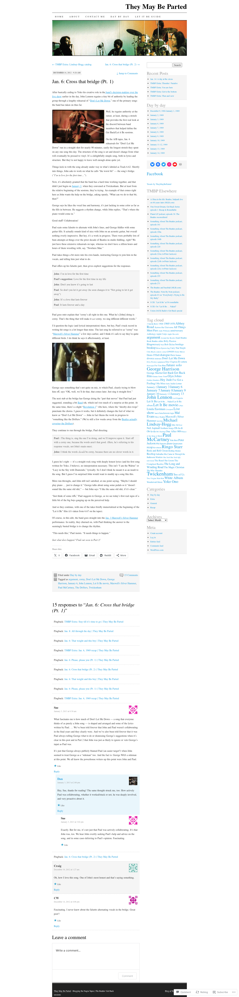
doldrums (158, 358)
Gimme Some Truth (159, 376)
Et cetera (182, 361)
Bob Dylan (169, 344)
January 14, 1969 (157, 152)
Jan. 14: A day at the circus (161, 79)
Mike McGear (177, 425)
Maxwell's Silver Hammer (123, 583)
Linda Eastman (156, 409)
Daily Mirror (180, 351)
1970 (172, 323)
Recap (152, 507)
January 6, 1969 (157, 123)
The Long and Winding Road (163, 465)
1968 (161, 323)
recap (150, 447)
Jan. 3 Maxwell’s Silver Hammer (122, 517)
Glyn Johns (175, 376)
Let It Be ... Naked (165, 401)
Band (80, 402)
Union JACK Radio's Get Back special (166, 310)
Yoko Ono (170, 481)
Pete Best (174, 440)
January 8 (167, 390)
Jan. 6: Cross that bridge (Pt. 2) (122, 64)
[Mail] (180, 164)
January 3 (163, 386)
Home (59, 16)
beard (178, 337)
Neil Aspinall (153, 428)
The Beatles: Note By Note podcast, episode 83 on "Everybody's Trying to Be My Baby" (167, 294)
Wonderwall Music (155, 482)
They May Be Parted (156, 6)
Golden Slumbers (153, 380)
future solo (174, 365)
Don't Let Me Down (96, 579)
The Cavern (169, 460)
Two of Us (178, 474)
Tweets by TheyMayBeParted (159, 184)
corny (82, 579)
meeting (160, 421)
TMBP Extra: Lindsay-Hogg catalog (72, 64)
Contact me (95, 16)
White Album (173, 477)
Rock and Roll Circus (157, 450)
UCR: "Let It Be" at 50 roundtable (164, 302)
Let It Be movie (101, 583)
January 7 (153, 390)
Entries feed (155, 541)
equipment (161, 362)
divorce (150, 358)
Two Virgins (151, 478)
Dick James (175, 355)
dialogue (165, 355)
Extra (152, 499)
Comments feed (156, 545)
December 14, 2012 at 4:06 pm (66, 901)
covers (170, 351)
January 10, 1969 (157, 140)
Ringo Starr (172, 446)
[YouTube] (175, 164)
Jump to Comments (127, 73)
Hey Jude (166, 379)
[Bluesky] (152, 164)
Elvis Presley (152, 362)
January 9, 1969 (157, 136)
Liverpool (169, 409)
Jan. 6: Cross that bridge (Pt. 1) (82, 81)
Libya (181, 405)
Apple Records (173, 334)
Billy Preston (170, 341)
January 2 (76, 186)
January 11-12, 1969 (158, 144)
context (158, 351)
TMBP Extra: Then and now (162, 95)
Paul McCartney (66, 587)
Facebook (155, 173)
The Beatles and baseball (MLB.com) (165, 287)
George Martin (154, 372)
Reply (57, 771)
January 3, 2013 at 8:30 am (65, 711)
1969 (167, 323)
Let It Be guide (148, 16)
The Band (159, 460)
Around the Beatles (168, 338)
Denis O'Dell (153, 355)
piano (169, 443)
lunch (157, 413)
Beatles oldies (157, 341)
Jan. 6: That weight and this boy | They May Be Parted (91, 640)
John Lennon (85, 583)
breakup (151, 348)
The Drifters (81, 587)
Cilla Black (151, 351)
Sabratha (159, 454)
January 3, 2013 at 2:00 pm (68, 782)
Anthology (151, 333)
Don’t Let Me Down (100, 100)
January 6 (73, 583)
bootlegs (179, 344)
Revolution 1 (89, 406)
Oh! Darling (160, 431)
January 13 (177, 394)
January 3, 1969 (157, 119)
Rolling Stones (174, 450)
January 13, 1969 (157, 148)
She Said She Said (170, 457)
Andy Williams (164, 330)
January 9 (179, 390)
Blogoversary (153, 344)
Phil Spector (161, 443)
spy (179, 457)
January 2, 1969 (157, 115)
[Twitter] (163, 164)
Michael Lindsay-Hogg (162, 422)
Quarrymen (177, 443)
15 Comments (131, 575)
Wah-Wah (160, 478)
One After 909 (173, 431)
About (74, 16)
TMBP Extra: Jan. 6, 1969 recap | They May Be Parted (91, 650)
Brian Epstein (161, 348)
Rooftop (151, 454)
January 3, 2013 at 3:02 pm (72, 821)
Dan (60, 779)
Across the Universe (163, 327)
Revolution (157, 447)
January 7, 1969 (157, 127)
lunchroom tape (166, 413)
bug (168, 348)
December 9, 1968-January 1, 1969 (165, 110)
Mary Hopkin (160, 417)
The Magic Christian (174, 467)
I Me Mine (161, 383)
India (168, 383)
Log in (153, 537)
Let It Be (152, 401)
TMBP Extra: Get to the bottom (163, 91)
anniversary (176, 330)
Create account (156, 533)
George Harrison (163, 368)
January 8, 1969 (157, 131)
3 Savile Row (152, 323)
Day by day (120, 16)
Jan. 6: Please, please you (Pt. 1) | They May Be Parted (91, 660)
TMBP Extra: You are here (161, 87)
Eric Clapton (172, 361)
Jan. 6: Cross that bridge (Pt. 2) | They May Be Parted (91, 669)
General (153, 503)
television (150, 460)
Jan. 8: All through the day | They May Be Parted (88, 631)
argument (73, 579)
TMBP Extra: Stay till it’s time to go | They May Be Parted (93, 621)
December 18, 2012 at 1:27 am (66, 869)
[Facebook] (158, 164)
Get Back (168, 373)
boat (162, 344)
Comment (127, 975)
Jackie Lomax (176, 383)
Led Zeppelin (178, 398)
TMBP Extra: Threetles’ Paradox (164, 83)
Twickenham (95, 587)
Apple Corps (161, 333)
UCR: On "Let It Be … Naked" (163, 306)
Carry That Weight (177, 347)
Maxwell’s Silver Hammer (66, 333)
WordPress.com (156, 549)
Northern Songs (167, 428)
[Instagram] (169, 164)
